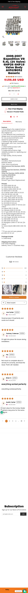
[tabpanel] (14, 185)
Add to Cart (14, 99)
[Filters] (3, 302)
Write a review (14, 297)
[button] (25, 6)
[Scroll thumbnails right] (24, 289)
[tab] (7, 121)
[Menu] (3, 6)
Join (23, 514)
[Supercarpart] (13, 7)
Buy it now (14, 104)
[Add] (18, 94)
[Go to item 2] (17, 289)
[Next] (16, 50)
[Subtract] (10, 94)
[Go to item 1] (7, 289)
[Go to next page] (24, 421)
